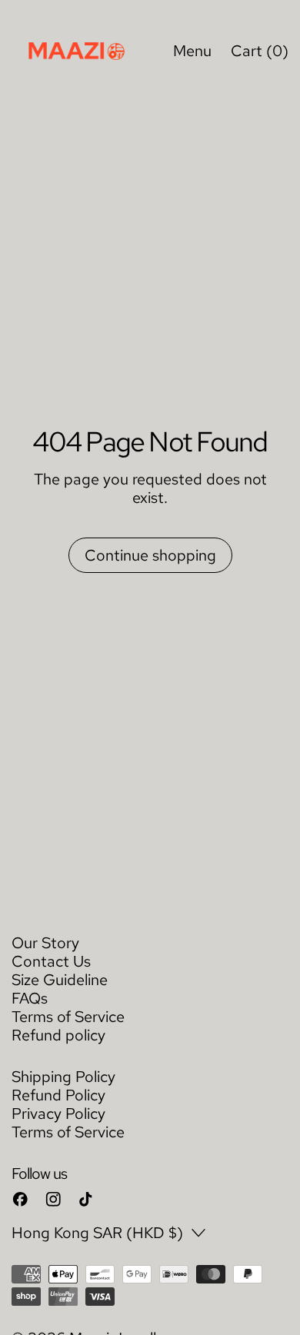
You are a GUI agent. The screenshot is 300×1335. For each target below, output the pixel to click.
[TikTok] (86, 1199)
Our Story (45, 943)
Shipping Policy (63, 1077)
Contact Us (51, 961)
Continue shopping (150, 555)
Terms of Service (68, 1017)
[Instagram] (53, 1199)
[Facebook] (20, 1199)
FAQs (30, 998)
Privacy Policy (58, 1114)
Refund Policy (58, 1095)
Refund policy (58, 1035)
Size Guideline (60, 980)
